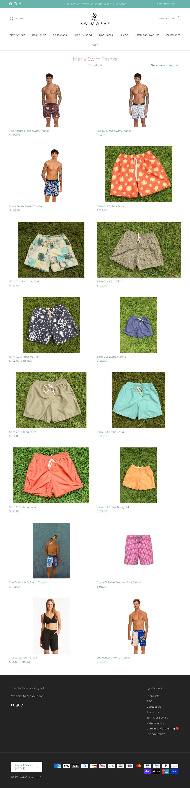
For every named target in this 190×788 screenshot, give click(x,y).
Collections (60, 34)
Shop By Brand (83, 34)
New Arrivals (17, 34)
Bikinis (124, 34)
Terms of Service (157, 717)
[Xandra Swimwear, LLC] (95, 18)
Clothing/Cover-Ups (147, 34)
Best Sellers (39, 34)
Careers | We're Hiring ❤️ (163, 728)
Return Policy (155, 723)
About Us (153, 712)
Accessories (173, 34)
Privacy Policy (156, 734)
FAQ (150, 701)
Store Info (153, 696)
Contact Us (154, 706)
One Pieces (106, 34)
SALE (95, 45)
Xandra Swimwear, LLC (30, 777)
